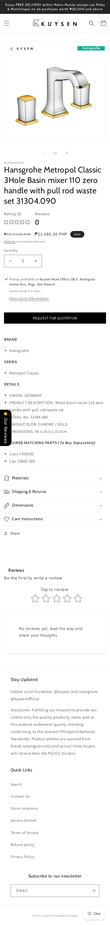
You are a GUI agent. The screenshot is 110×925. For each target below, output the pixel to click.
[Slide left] (43, 153)
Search (16, 784)
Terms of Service (25, 832)
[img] (17, 223)
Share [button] (15, 533)
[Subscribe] (93, 890)
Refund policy (22, 844)
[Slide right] (67, 153)
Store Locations (24, 808)
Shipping (9, 241)
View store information (29, 298)
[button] (7, 23)
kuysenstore (48, 915)
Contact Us (20, 796)
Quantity (10, 250)
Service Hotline (24, 820)
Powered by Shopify (66, 915)
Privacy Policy (22, 856)
